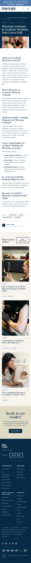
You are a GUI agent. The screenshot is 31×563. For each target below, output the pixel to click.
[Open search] (23, 9)
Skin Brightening (6, 515)
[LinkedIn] (16, 543)
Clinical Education (21, 507)
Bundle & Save (21, 477)
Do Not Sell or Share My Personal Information (12, 532)
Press (18, 510)
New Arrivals (20, 474)
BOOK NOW (15, 431)
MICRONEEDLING (7, 217)
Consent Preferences (7, 534)
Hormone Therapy (7, 506)
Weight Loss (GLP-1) (7, 500)
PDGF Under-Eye (6, 485)
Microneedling (5, 479)
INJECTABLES (12, 215)
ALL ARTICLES (23, 240)
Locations (19, 498)
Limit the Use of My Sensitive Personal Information (14, 530)
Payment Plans (5, 536)
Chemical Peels (6, 482)
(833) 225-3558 (8, 450)
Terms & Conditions (15, 527)
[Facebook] (6, 543)
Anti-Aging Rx (5, 512)
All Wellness (5, 497)
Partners (19, 513)
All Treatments (6, 469)
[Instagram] (3, 543)
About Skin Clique (21, 501)
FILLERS (21, 215)
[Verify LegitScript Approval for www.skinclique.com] (4, 555)
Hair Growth (5, 503)
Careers (4, 18)
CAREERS (17, 217)
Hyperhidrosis (5, 488)
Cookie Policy (25, 527)
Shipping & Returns (18, 534)
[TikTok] (9, 543)
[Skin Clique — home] (9, 8)
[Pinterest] (13, 543)
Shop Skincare (21, 469)
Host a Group (20, 516)
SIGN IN (5, 455)
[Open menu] (28, 9)
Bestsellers (20, 472)
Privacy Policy (5, 527)
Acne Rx (4, 509)
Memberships (20, 495)
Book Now (20, 4)
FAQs (18, 519)
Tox (3, 472)
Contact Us (20, 522)
